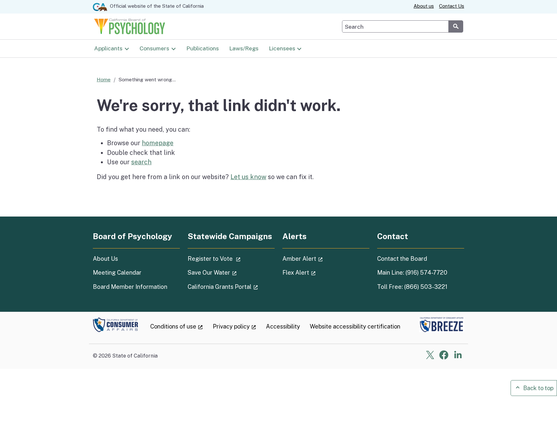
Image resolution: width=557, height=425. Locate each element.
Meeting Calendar (117, 272)
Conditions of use (176, 326)
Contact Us (451, 6)
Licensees (282, 48)
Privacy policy (235, 326)
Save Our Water (230, 272)
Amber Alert (320, 258)
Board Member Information (130, 286)
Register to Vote (231, 258)
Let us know (248, 176)
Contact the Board (402, 258)
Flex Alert (317, 272)
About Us (105, 258)
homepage (157, 143)
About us (424, 6)
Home (104, 79)
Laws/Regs (244, 48)
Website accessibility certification (355, 326)
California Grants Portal (231, 286)
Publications (202, 48)
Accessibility (283, 326)
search (141, 162)
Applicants (108, 48)
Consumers (154, 48)
